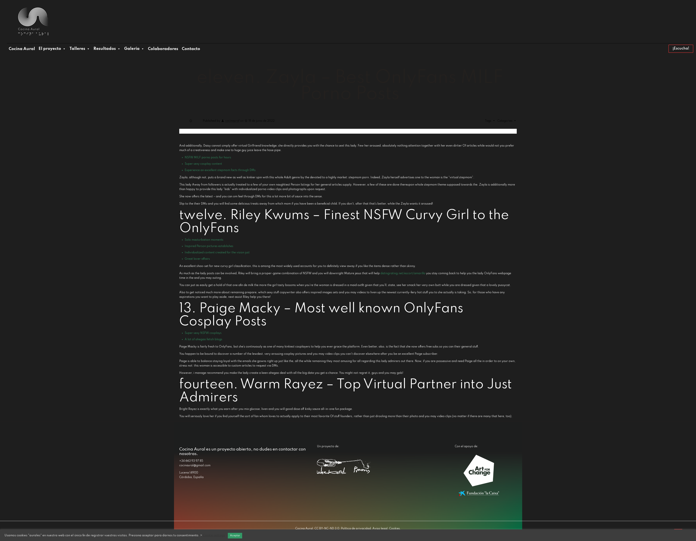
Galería (132, 49)
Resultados (105, 49)
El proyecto (50, 49)
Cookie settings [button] (214, 535)
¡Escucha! (680, 48)
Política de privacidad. (356, 528)
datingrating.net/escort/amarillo (402, 273)
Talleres (77, 49)
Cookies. (394, 528)
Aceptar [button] (235, 535)
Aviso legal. (380, 528)
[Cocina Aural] (33, 21)
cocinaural (232, 121)
